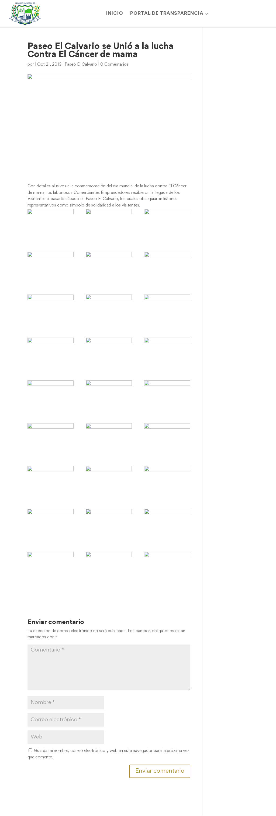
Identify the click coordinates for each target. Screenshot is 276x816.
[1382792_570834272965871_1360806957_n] (50, 481)
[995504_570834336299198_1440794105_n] (109, 267)
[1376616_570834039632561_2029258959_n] (109, 395)
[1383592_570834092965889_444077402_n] (167, 481)
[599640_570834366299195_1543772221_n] (50, 267)
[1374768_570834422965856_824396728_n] (50, 353)
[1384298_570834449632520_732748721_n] (50, 524)
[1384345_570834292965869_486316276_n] (109, 524)
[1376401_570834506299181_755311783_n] (167, 353)
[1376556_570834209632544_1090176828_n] (50, 395)
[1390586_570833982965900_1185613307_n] (50, 567)
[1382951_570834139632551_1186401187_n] (109, 481)
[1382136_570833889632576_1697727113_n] (109, 438)
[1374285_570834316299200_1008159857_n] (109, 310)
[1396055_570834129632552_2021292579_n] (167, 567)
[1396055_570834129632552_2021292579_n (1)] (109, 567)
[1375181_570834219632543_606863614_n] (109, 353)
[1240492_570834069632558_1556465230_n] (50, 310)
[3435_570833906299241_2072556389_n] (50, 224)
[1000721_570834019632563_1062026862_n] (167, 267)
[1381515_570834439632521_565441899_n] (167, 395)
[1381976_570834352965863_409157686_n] (50, 438)
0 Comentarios (114, 64)
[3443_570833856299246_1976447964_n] (109, 224)
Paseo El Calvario (81, 64)
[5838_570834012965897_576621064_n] (167, 224)
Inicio (114, 14)
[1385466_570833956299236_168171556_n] (167, 524)
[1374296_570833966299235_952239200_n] (167, 310)
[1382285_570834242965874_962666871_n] (167, 438)
